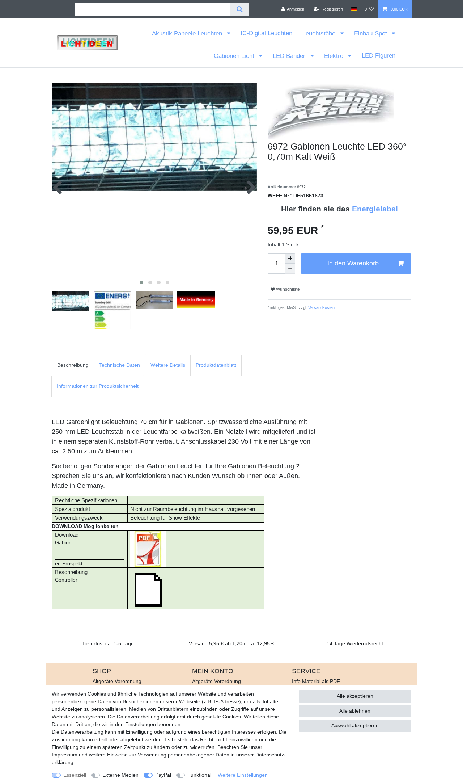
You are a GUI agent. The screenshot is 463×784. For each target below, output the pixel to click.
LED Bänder (290, 56)
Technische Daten (119, 365)
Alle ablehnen (354, 711)
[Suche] (239, 9)
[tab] (73, 365)
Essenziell (74, 775)
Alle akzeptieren (355, 696)
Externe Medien (120, 775)
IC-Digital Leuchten (266, 33)
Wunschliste (287, 289)
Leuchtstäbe (319, 33)
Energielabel (375, 209)
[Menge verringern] (290, 269)
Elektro (334, 56)
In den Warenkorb (353, 263)
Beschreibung (73, 365)
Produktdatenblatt (216, 365)
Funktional (199, 775)
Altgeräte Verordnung (117, 681)
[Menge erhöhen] (290, 258)
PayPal (163, 775)
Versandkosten (321, 307)
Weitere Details (167, 365)
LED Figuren (378, 55)
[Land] (353, 9)
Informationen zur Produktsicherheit (98, 386)
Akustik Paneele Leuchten (188, 33)
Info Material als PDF (316, 681)
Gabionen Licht (235, 56)
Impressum (64, 755)
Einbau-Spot (371, 33)
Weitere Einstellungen (243, 775)
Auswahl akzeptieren (355, 725)
